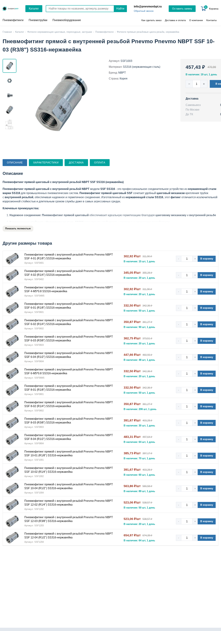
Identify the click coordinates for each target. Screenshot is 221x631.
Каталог (34, 8)
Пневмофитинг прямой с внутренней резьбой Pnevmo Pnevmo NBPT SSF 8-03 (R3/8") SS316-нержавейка (68, 420)
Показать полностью (18, 228)
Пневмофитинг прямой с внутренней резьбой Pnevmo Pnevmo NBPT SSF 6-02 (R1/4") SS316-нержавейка (68, 322)
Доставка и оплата (175, 20)
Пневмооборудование (66, 20)
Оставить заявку (182, 8)
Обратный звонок (143, 11)
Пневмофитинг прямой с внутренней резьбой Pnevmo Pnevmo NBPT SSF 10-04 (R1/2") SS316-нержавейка (68, 486)
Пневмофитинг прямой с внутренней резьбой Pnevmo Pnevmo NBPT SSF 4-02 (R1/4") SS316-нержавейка (68, 273)
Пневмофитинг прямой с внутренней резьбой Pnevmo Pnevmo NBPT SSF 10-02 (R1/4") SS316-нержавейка (68, 470)
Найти (120, 8)
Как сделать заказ (151, 20)
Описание (15, 162)
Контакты (211, 20)
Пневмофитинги (13, 20)
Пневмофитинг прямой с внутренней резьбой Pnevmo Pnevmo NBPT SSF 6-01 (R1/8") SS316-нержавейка (68, 305)
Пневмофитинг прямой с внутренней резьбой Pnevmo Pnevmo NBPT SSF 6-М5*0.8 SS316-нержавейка (68, 371)
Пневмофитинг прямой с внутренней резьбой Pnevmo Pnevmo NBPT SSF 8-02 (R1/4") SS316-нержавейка (68, 404)
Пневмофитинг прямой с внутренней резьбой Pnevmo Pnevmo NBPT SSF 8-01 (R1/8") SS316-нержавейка (68, 387)
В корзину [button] (206, 258)
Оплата (99, 162)
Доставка (76, 162)
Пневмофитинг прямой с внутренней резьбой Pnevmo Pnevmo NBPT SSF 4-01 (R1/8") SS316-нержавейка (68, 256)
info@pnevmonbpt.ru (148, 6)
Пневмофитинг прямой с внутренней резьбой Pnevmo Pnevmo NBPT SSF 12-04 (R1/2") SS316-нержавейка (68, 535)
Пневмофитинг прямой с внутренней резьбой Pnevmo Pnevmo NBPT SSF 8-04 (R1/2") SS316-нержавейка (68, 437)
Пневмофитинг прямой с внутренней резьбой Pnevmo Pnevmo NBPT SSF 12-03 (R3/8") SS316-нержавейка (68, 519)
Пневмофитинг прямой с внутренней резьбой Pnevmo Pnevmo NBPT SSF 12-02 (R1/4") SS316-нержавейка (68, 502)
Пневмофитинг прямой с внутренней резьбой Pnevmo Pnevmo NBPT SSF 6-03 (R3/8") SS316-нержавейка (68, 338)
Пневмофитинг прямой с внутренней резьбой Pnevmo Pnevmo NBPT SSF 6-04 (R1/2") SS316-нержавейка (68, 355)
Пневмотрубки (38, 20)
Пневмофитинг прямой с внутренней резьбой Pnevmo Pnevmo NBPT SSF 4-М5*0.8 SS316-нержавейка (68, 289)
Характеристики (46, 162)
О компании (196, 20)
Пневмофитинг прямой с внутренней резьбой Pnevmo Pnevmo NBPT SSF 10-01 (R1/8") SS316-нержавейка (68, 453)
